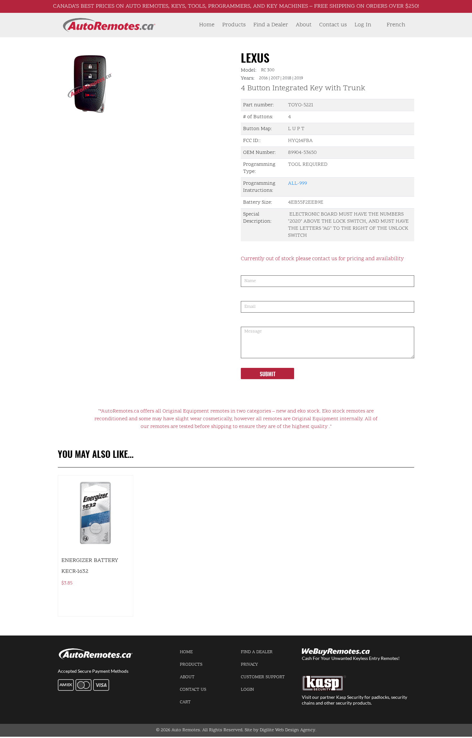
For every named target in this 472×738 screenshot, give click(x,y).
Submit (267, 374)
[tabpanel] (129, 82)
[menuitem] (396, 25)
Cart (185, 702)
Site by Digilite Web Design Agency (280, 730)
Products (234, 25)
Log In (362, 25)
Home (206, 25)
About (303, 25)
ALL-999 (297, 183)
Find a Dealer (270, 25)
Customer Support (263, 677)
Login (247, 690)
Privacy (249, 665)
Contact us (333, 25)
